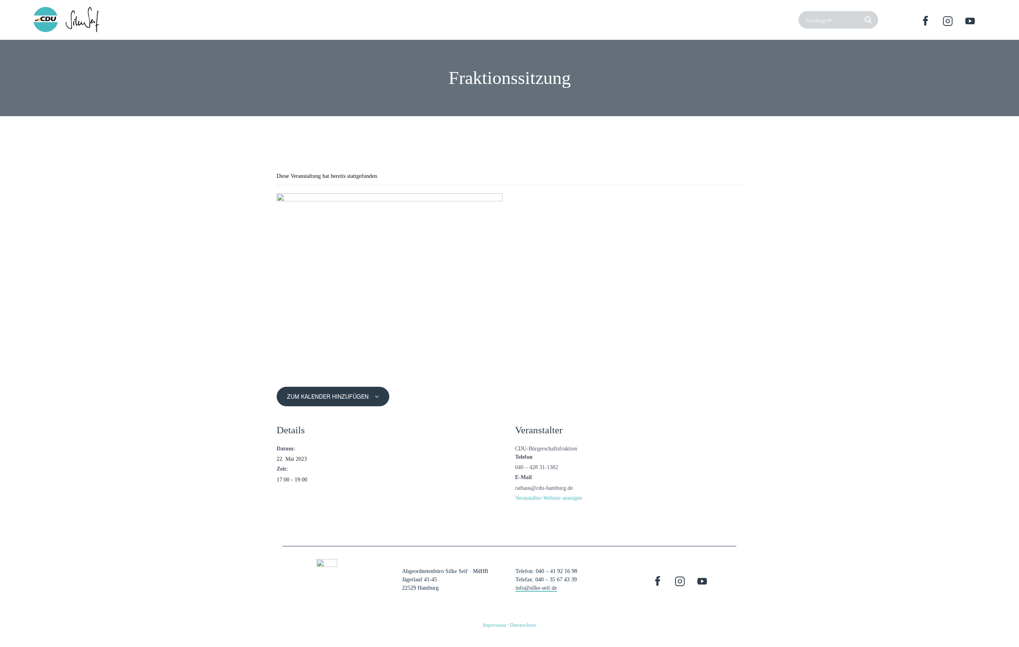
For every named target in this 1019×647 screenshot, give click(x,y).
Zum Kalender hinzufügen (328, 396)
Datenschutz (523, 625)
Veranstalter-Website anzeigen (548, 498)
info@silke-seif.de (536, 588)
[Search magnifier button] (869, 19)
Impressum (494, 625)
